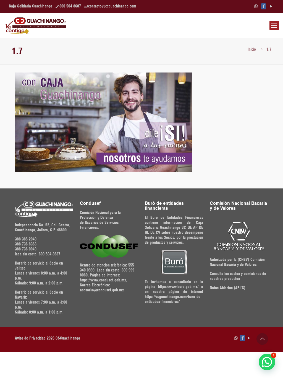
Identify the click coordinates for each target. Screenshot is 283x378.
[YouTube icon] (271, 6)
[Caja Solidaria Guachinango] (36, 25)
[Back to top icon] (262, 339)
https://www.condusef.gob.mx (103, 280)
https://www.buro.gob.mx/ (178, 286)
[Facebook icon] (263, 6)
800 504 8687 (70, 6)
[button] (267, 362)
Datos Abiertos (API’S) (227, 288)
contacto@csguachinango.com (112, 6)
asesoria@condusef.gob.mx (102, 290)
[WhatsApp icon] (256, 6)
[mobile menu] (274, 25)
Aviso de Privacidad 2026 (34, 338)
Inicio (252, 49)
